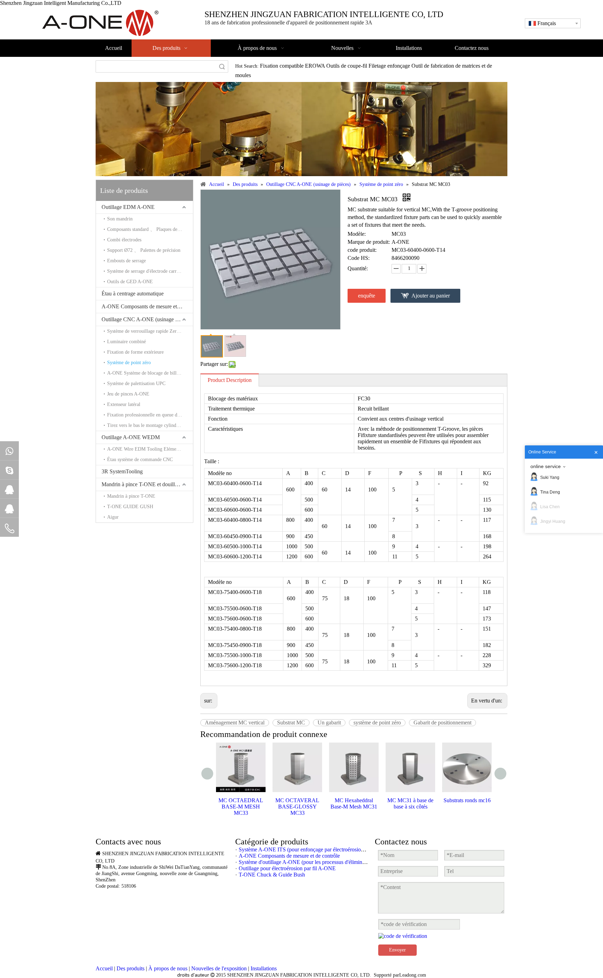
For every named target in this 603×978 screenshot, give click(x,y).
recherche (222, 66)
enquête (366, 296)
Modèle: (357, 234)
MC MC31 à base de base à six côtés (410, 803)
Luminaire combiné (126, 341)
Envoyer (397, 950)
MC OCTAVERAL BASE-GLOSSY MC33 (297, 806)
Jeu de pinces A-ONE (128, 394)
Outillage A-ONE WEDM (131, 437)
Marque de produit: (369, 242)
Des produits (130, 968)
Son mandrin (120, 218)
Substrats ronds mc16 (467, 800)
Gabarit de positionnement (442, 722)
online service (545, 466)
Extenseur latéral (123, 404)
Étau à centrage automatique (133, 293)
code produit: (362, 250)
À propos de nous (167, 968)
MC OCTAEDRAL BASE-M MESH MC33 (240, 806)
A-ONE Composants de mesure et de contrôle (147, 306)
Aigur (113, 517)
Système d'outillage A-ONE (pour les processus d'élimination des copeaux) (321, 862)
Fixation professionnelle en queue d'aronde (149, 414)
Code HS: (359, 258)
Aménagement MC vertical (235, 722)
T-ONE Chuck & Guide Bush (272, 875)
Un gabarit (329, 722)
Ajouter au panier (430, 296)
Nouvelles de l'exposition (219, 968)
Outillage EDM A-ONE (128, 207)
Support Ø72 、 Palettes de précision (143, 250)
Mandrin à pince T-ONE (131, 496)
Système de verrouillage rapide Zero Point (149, 331)
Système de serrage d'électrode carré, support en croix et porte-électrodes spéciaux (150, 271)
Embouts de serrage (126, 260)
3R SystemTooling (122, 471)
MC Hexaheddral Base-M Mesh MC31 (353, 803)
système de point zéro (377, 722)
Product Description (230, 380)
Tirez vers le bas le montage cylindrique (146, 425)
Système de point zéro (129, 362)
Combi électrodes (124, 239)
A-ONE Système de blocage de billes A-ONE (150, 373)
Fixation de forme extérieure (135, 352)
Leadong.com (412, 975)
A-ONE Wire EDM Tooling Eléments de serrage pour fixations (150, 449)
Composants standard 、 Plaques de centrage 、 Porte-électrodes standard (150, 229)
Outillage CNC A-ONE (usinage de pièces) (147, 319)
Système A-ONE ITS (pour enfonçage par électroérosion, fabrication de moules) (327, 849)
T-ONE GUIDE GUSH (130, 506)
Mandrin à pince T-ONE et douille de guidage (147, 484)
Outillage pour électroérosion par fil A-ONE (287, 868)
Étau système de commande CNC (140, 459)
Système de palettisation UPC (136, 383)
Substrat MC (291, 722)
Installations (264, 968)
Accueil (104, 968)
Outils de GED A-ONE (130, 281)
